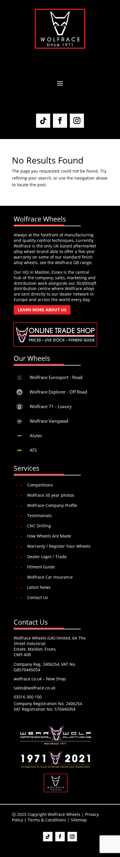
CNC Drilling (39, 525)
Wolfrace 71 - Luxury (51, 406)
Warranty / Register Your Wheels (59, 546)
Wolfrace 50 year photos (50, 495)
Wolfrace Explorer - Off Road (58, 392)
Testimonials (39, 515)
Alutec (36, 435)
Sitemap (79, 820)
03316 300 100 (28, 697)
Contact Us (37, 597)
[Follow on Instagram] (77, 120)
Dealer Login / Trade (47, 556)
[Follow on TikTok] (43, 120)
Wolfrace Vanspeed (49, 421)
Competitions (40, 485)
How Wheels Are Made (49, 536)
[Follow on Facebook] (60, 120)
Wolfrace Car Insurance (50, 577)
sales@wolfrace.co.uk (34, 688)
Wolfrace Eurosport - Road (56, 377)
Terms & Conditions (47, 820)
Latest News (39, 587)
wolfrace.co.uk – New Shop (40, 679)
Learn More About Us (42, 309)
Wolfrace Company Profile (52, 505)
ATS (33, 450)
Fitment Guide (41, 567)
